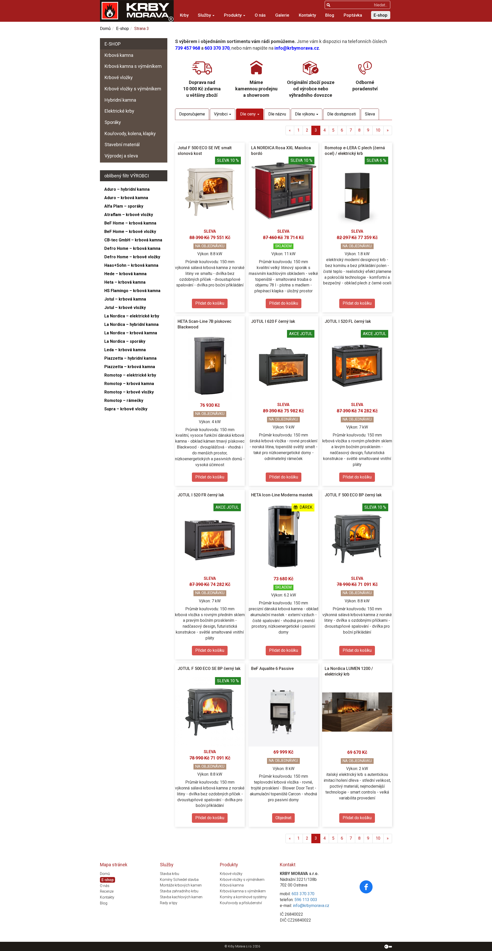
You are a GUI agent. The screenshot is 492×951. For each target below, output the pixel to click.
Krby (184, 15)
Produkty (233, 15)
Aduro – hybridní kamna (127, 189)
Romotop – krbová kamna (129, 383)
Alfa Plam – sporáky (123, 206)
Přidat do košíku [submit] (209, 303)
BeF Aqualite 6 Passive (272, 668)
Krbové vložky (119, 77)
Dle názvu (277, 114)
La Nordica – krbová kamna (130, 332)
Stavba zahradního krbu (179, 891)
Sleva (370, 114)
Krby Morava (236, 946)
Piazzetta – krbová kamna (129, 366)
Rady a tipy (168, 903)
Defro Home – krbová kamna (132, 248)
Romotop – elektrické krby (130, 375)
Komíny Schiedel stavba (179, 880)
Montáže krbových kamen (181, 885)
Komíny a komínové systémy (243, 897)
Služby (205, 15)
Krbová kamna (119, 55)
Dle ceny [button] (248, 114)
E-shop (380, 15)
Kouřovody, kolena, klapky (130, 133)
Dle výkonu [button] (305, 114)
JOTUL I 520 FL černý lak (348, 321)
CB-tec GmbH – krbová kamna (133, 240)
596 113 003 (305, 899)
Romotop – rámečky (123, 400)
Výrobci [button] (221, 114)
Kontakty (307, 15)
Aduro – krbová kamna (126, 197)
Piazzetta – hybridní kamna (130, 358)
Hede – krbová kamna (125, 273)
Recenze (107, 891)
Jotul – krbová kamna (125, 299)
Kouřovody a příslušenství (241, 903)
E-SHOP (113, 44)
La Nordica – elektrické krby (131, 316)
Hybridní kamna (120, 100)
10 (378, 130)
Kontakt (287, 864)
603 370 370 (217, 48)
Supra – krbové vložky (125, 409)
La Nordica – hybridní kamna (131, 324)
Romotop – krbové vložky (129, 392)
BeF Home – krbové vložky (130, 231)
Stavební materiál (122, 144)
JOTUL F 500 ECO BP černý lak (353, 495)
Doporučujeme (192, 114)
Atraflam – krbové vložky (128, 214)
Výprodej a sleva (121, 155)
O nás (260, 15)
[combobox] (357, 5)
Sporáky (113, 122)
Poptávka (353, 15)
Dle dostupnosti (341, 114)
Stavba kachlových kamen (181, 897)
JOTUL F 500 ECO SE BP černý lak (209, 668)
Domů (105, 28)
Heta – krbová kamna (125, 282)
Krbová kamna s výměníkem (133, 66)
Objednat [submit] (283, 817)
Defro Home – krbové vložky (132, 256)
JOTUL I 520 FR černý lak (201, 495)
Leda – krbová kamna (125, 349)
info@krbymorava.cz (296, 48)
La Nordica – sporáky (124, 341)
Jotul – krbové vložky (125, 307)
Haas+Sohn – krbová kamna (131, 265)
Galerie (282, 15)
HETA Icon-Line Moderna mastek (282, 495)
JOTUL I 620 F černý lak (273, 321)
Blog (329, 15)
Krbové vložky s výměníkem (133, 88)
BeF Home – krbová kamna (130, 223)
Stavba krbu (169, 874)
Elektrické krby (119, 111)
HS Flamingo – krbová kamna (132, 290)
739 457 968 (187, 48)
